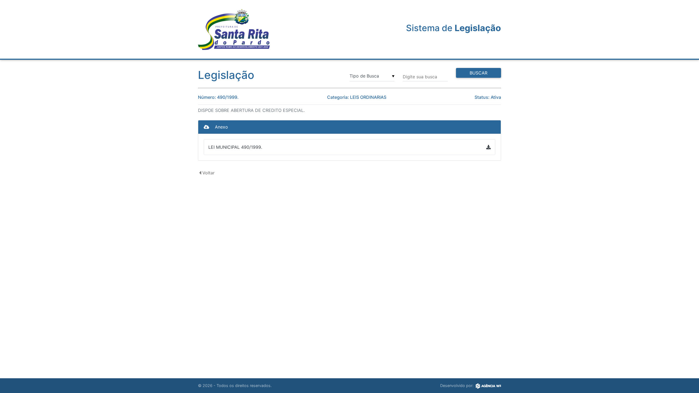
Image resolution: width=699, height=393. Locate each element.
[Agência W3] (488, 386)
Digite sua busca (420, 76)
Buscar (478, 73)
